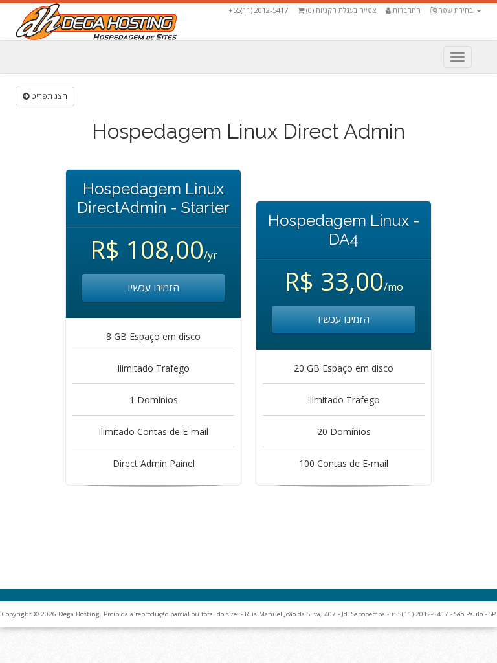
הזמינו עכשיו (153, 287)
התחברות (406, 10)
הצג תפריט (48, 96)
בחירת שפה (455, 10)
